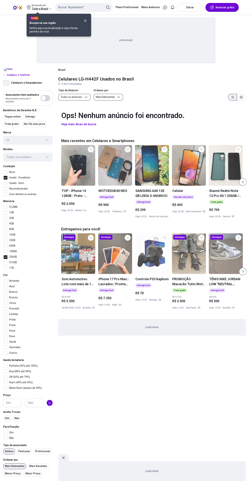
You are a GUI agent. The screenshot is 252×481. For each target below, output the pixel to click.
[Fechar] (85, 21)
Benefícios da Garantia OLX (20, 110)
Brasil (61, 70)
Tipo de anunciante (15, 445)
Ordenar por (10, 459)
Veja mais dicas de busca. (79, 124)
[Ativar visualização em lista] (232, 97)
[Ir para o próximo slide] (242, 182)
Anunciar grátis (224, 7)
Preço (7, 395)
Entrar (190, 7)
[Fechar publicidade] (63, 457)
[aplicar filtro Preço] (50, 403)
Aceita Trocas (11, 412)
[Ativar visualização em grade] (241, 97)
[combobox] (84, 7)
